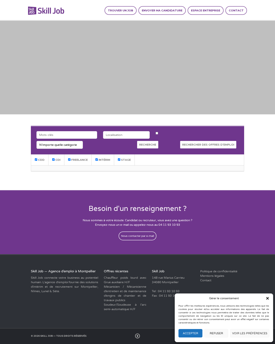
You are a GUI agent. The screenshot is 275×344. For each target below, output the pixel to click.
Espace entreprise (205, 10)
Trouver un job (120, 10)
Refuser (216, 333)
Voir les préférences (249, 333)
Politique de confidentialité (218, 271)
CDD (41, 160)
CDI (57, 160)
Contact (236, 10)
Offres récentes (116, 271)
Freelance (79, 160)
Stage (125, 160)
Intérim (104, 160)
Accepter (190, 333)
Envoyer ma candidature (162, 10)
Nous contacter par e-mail (137, 236)
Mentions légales (212, 276)
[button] (267, 298)
